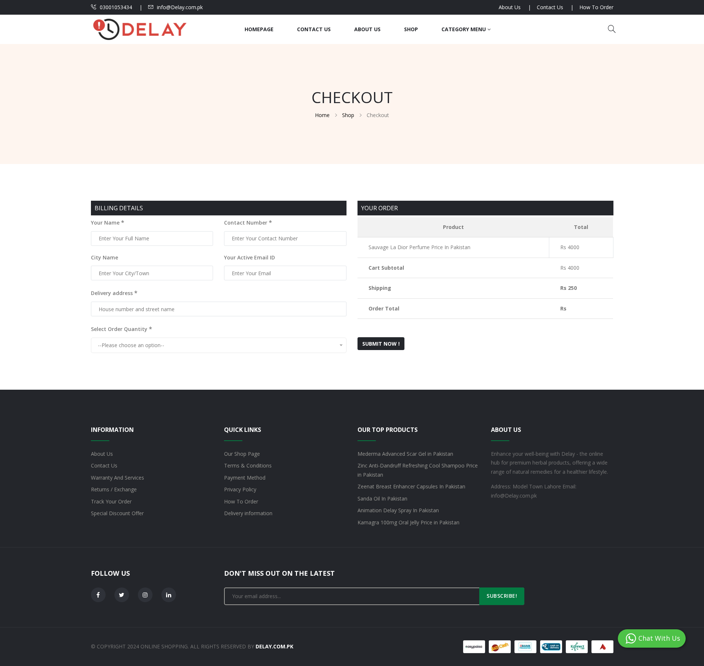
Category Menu (464, 29)
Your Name (107, 222)
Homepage (259, 29)
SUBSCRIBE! (502, 595)
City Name (104, 257)
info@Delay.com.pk (180, 7)
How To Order (596, 7)
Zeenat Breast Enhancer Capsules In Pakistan (411, 486)
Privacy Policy (240, 489)
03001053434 (116, 7)
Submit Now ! (381, 343)
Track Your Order (111, 501)
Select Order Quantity (121, 329)
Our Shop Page (242, 453)
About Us (510, 7)
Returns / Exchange (114, 489)
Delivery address (114, 293)
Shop (411, 29)
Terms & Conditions (248, 465)
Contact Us (550, 7)
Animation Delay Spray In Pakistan (398, 510)
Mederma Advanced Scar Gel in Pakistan (405, 453)
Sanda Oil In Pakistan (382, 498)
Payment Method (244, 477)
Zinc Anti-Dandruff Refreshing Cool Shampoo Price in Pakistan (418, 470)
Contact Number (248, 222)
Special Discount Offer (117, 513)
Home (322, 115)
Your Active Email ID (249, 257)
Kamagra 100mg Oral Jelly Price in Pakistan (408, 522)
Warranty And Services (117, 477)
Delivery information (248, 513)
